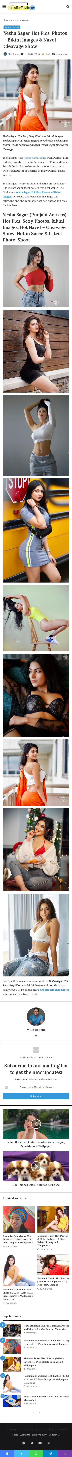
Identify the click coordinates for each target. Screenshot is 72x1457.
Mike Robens (14, 54)
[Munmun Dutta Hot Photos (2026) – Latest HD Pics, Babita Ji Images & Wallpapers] (53, 1219)
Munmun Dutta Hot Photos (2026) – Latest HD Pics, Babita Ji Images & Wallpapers (52, 1240)
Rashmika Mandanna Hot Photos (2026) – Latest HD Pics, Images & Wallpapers (18, 1239)
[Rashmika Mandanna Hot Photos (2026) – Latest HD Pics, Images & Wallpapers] (19, 1219)
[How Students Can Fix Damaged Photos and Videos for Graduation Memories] (12, 1330)
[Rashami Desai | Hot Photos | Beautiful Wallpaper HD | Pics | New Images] (53, 1265)
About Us (25, 1434)
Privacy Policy (39, 1434)
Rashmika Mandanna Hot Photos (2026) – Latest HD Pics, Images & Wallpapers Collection (18, 1294)
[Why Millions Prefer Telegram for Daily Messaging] (12, 1401)
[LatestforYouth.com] (21, 6)
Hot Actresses (22, 20)
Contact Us (54, 1434)
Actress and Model (35, 157)
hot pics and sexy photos (54, 989)
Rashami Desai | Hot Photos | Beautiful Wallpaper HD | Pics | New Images (53, 1281)
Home (9, 20)
